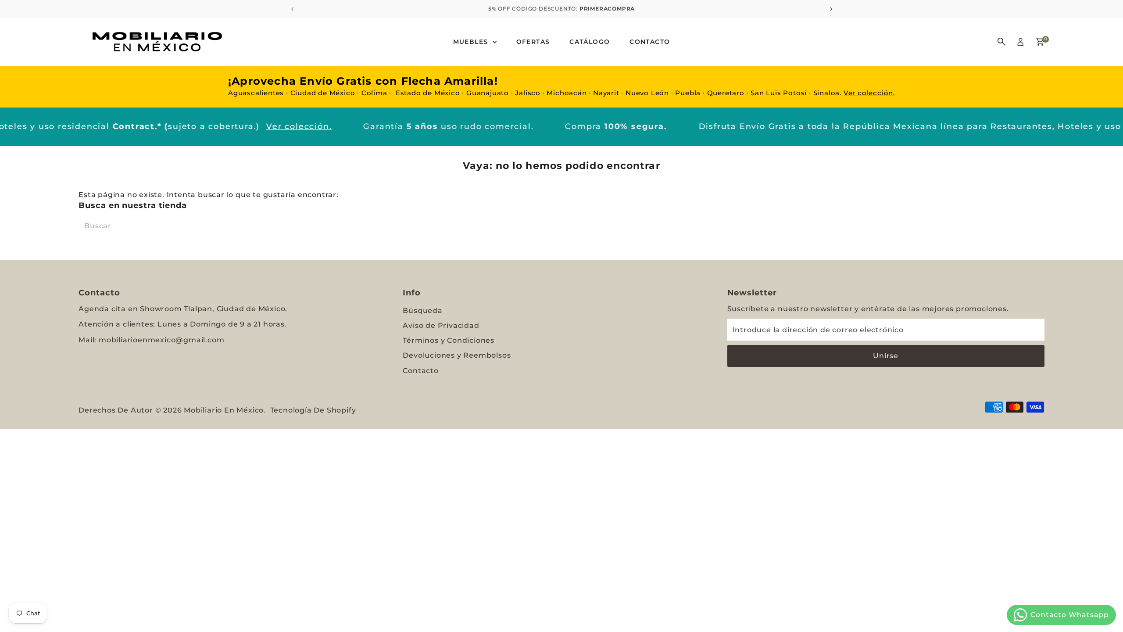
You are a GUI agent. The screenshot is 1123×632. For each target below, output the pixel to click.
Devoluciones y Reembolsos (457, 355)
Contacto (420, 370)
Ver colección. (869, 93)
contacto (649, 42)
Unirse (885, 356)
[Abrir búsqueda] (1001, 42)
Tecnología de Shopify (313, 410)
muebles (471, 42)
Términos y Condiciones (448, 340)
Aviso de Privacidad (441, 325)
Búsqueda (422, 310)
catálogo (589, 42)
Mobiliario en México (224, 410)
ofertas (533, 42)
